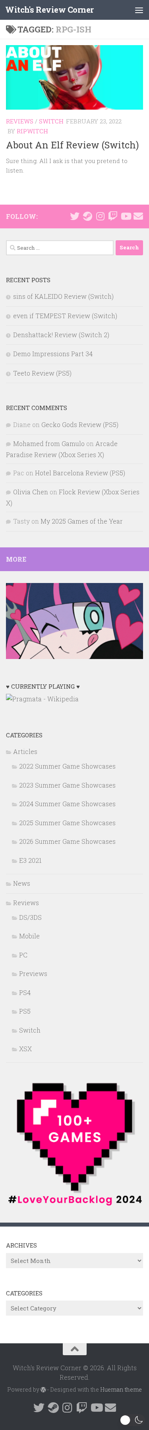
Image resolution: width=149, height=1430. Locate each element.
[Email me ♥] (138, 216)
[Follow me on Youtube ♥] (125, 216)
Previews (33, 973)
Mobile (29, 936)
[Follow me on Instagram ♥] (100, 216)
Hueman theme (121, 1389)
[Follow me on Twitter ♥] (74, 216)
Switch (51, 121)
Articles (25, 751)
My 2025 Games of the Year (82, 521)
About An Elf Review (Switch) (72, 145)
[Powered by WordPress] (43, 1389)
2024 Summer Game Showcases (67, 804)
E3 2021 (30, 860)
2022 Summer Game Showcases (67, 766)
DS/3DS (30, 917)
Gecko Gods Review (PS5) (79, 424)
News (21, 883)
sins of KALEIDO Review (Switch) (63, 296)
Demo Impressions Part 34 (53, 353)
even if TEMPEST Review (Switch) (65, 315)
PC (23, 955)
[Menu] (139, 10)
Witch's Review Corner (49, 9)
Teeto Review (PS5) (42, 373)
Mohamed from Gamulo (49, 443)
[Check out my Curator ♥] (87, 216)
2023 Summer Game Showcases (67, 785)
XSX (25, 1048)
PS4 (25, 992)
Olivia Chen (30, 492)
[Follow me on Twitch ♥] (113, 216)
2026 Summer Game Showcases (67, 841)
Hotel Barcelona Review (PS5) (80, 473)
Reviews (19, 121)
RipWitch (32, 131)
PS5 (25, 1011)
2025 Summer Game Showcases (67, 822)
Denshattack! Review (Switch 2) (61, 334)
